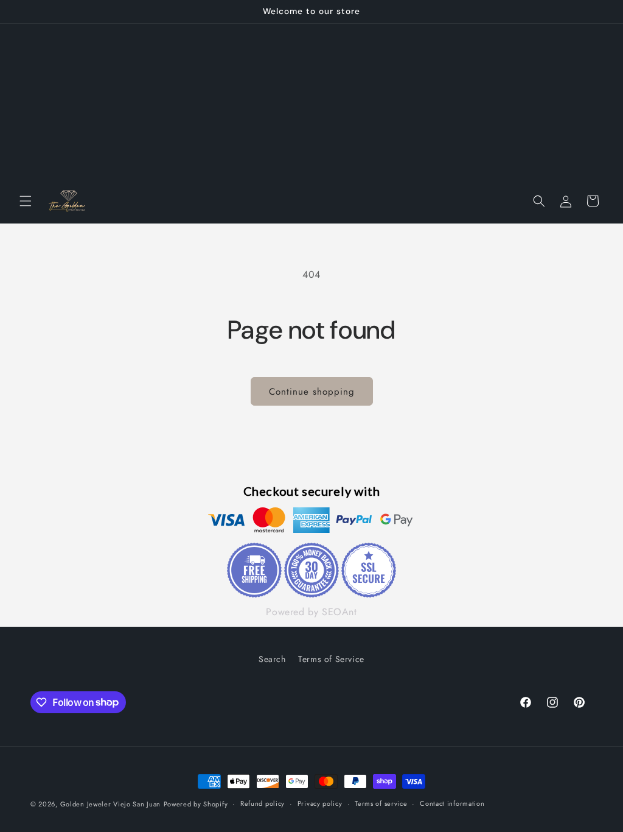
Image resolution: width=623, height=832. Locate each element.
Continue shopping (312, 391)
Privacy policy (320, 803)
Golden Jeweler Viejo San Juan (110, 804)
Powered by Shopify (196, 804)
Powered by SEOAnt (311, 612)
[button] (25, 201)
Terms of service (381, 803)
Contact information (452, 803)
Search (272, 659)
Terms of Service (331, 659)
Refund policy (262, 803)
